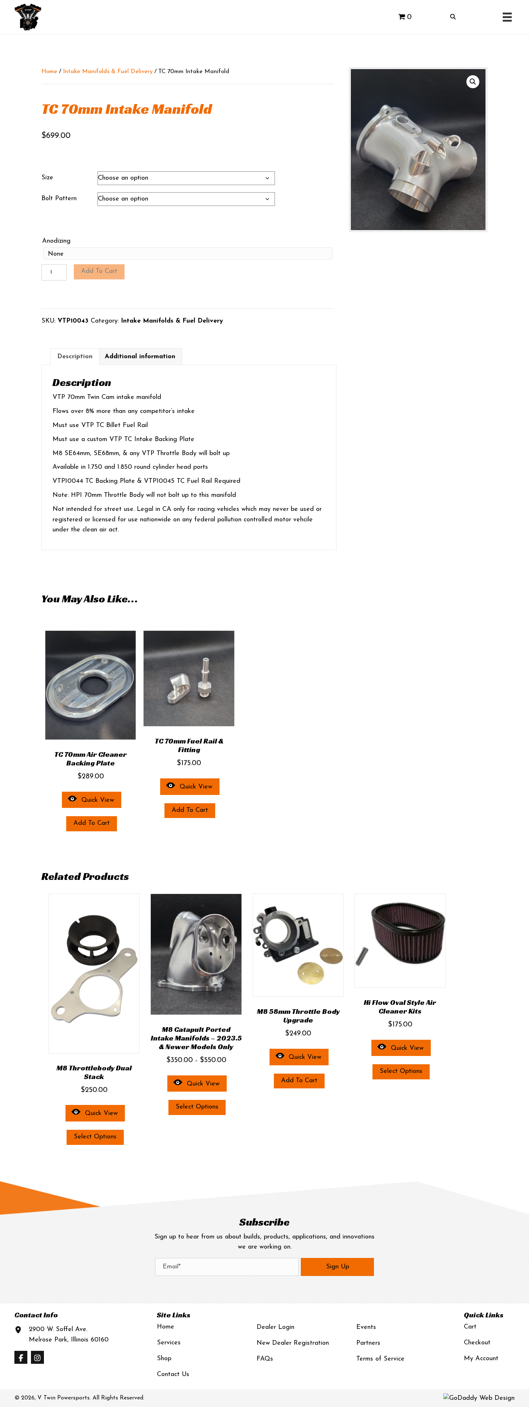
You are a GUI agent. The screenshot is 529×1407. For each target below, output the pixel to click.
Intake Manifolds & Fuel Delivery (108, 72)
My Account (481, 1359)
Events (366, 1327)
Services (169, 1343)
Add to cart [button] (91, 823)
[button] (472, 81)
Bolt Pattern (59, 198)
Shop (164, 1359)
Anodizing (56, 241)
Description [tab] (74, 357)
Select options (95, 1137)
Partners (368, 1343)
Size (47, 178)
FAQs (265, 1359)
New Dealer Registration (293, 1343)
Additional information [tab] (140, 357)
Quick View (97, 800)
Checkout (477, 1343)
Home (49, 72)
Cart (470, 1327)
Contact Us (173, 1374)
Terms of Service (380, 1359)
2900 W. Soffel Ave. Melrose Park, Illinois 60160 (69, 1334)
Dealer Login (275, 1327)
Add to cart (99, 271)
